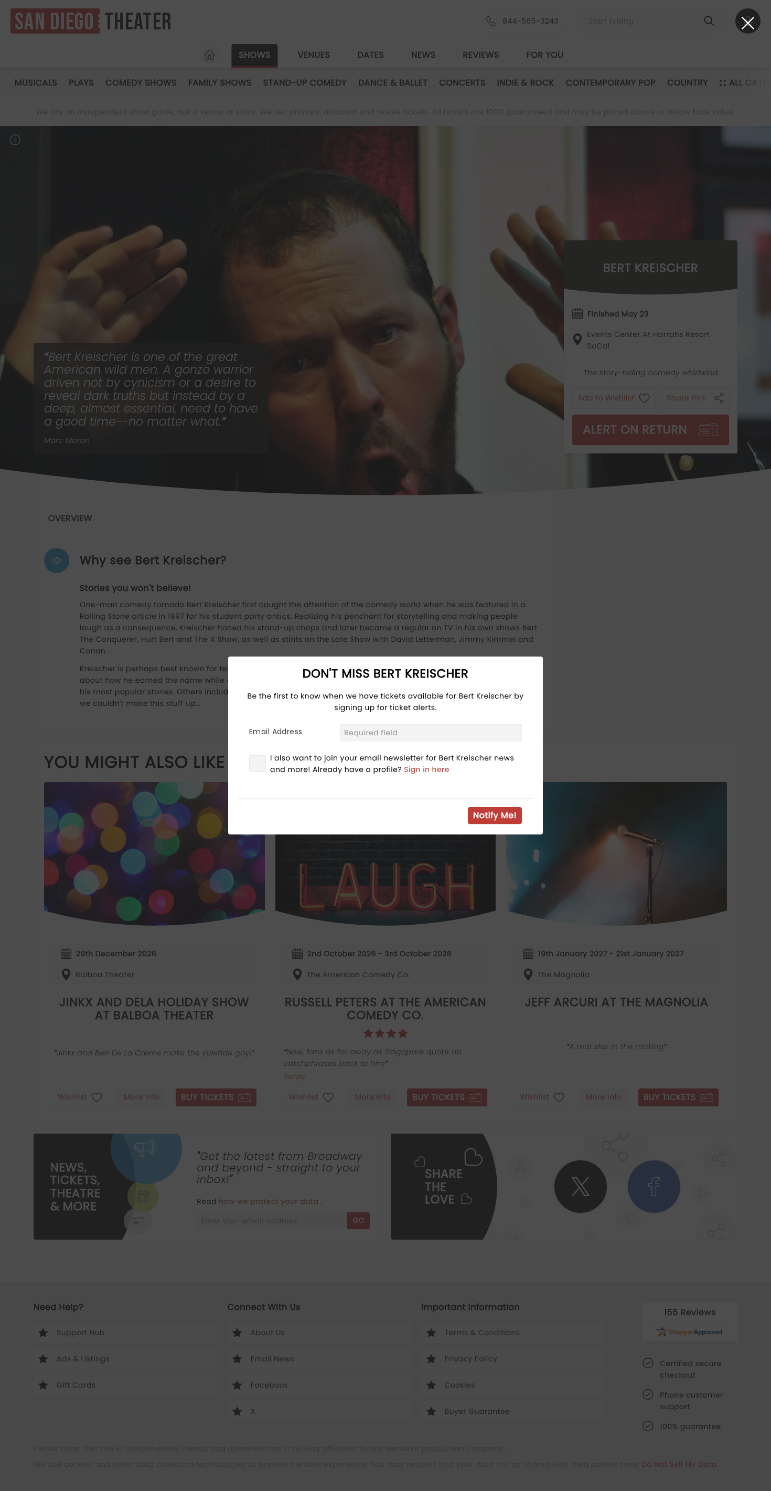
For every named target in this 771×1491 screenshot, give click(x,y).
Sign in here (426, 769)
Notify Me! (495, 815)
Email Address (275, 731)
